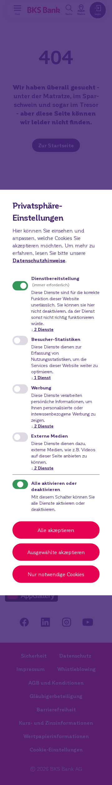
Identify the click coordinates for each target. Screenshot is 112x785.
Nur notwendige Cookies (56, 574)
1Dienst (41, 377)
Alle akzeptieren (56, 530)
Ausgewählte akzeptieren (56, 552)
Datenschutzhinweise (38, 260)
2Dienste (42, 329)
